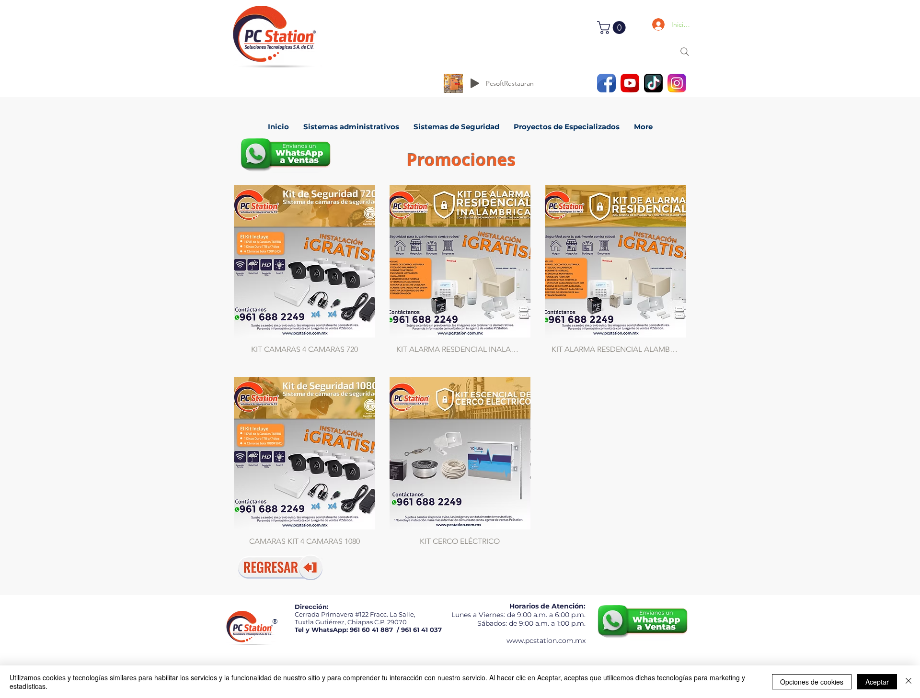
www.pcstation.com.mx (546, 640)
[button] (613, 27)
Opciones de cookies (811, 682)
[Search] (685, 52)
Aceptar (877, 682)
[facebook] (606, 83)
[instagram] (676, 83)
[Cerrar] (908, 681)
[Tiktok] (653, 83)
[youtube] (630, 83)
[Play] (475, 83)
